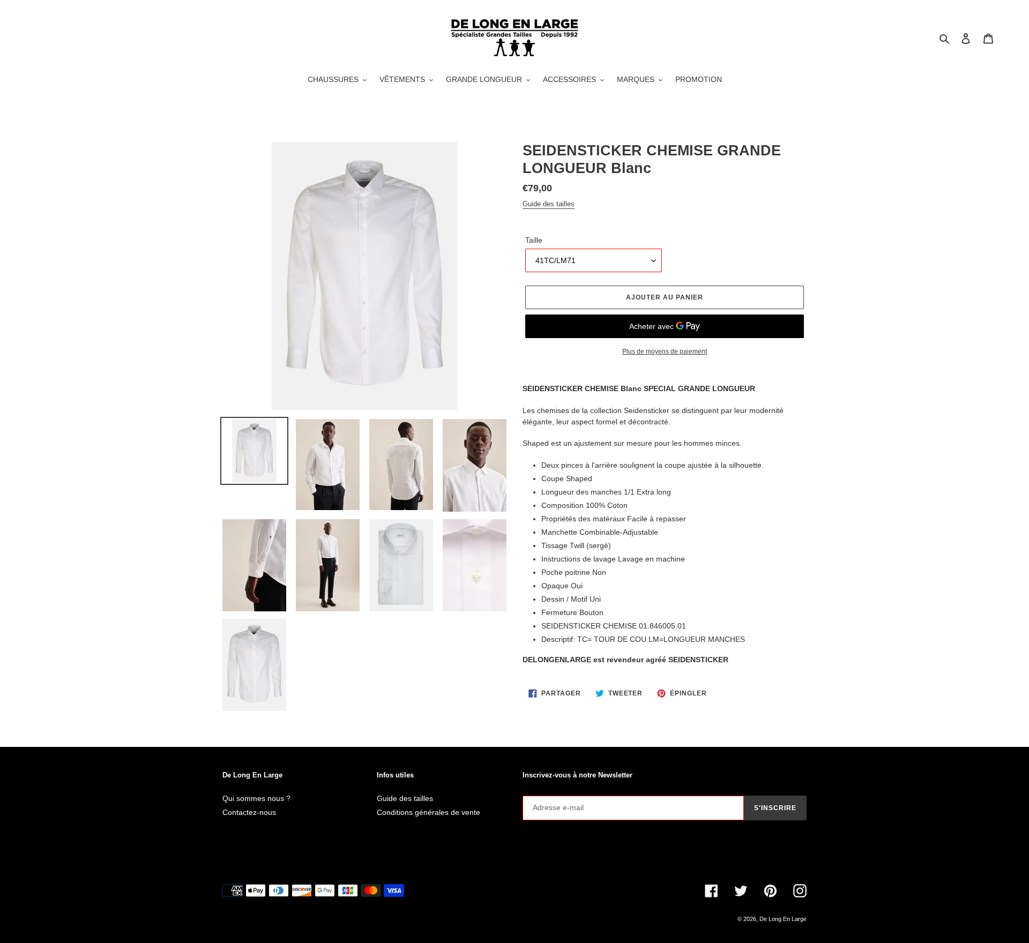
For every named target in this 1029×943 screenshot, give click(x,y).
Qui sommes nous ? (256, 798)
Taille (533, 240)
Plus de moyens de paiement (664, 351)
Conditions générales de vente (428, 812)
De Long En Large (783, 919)
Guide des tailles (549, 204)
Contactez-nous (249, 812)
